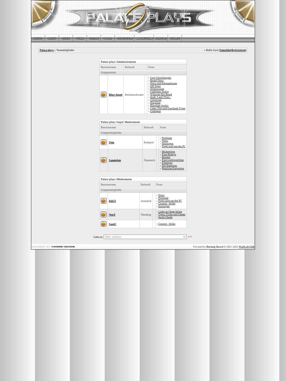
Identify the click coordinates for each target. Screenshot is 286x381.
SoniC (112, 224)
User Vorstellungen (160, 77)
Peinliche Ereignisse (173, 168)
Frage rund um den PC (173, 146)
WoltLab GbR (247, 246)
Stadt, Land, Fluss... (160, 97)
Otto (111, 142)
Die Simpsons (169, 165)
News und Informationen (163, 83)
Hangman (155, 103)
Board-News (157, 80)
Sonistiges (167, 143)
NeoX (112, 214)
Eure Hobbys (169, 154)
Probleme (167, 138)
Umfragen (155, 111)
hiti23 (112, 200)
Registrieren (239, 50)
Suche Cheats (165, 217)
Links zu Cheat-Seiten (170, 211)
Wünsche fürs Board (161, 94)
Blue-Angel (115, 94)
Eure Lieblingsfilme (173, 160)
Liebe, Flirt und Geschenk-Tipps (167, 108)
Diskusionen (157, 89)
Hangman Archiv (159, 105)
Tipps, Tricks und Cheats (171, 214)
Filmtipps (167, 162)
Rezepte (166, 157)
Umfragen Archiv (159, 91)
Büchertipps (168, 151)
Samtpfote (115, 160)
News (165, 140)
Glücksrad (155, 100)
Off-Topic (155, 86)
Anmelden (225, 50)
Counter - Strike (166, 203)
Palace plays (47, 50)
